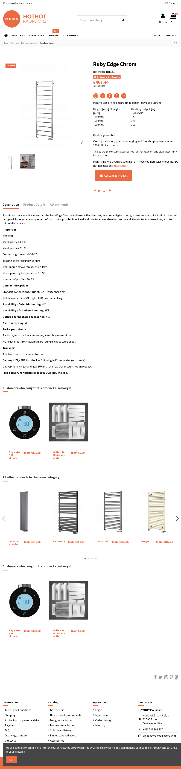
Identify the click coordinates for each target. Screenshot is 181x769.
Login (98, 710)
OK (11, 759)
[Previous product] (174, 43)
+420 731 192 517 (153, 729)
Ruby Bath (59, 541)
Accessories (57, 740)
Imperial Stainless (14, 543)
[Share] (95, 191)
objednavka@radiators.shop (160, 735)
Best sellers (57, 710)
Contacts (10, 740)
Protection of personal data (22, 720)
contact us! (119, 165)
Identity (100, 725)
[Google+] (104, 191)
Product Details (34, 204)
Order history (103, 720)
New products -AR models (65, 715)
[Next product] (176, 43)
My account (102, 715)
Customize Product (116, 175)
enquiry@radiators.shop (19, 3)
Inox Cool (102, 541)
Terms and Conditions (18, 710)
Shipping (10, 715)
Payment (10, 725)
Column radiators (60, 730)
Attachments (59, 204)
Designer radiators (61, 720)
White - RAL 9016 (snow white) (59, 455)
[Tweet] (99, 191)
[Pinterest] (110, 191)
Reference (99, 71)
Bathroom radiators (62, 725)
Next (177, 518)
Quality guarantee (16, 735)
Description (11, 204)
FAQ (7, 730)
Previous (3, 518)
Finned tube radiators (63, 735)
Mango (145, 541)
